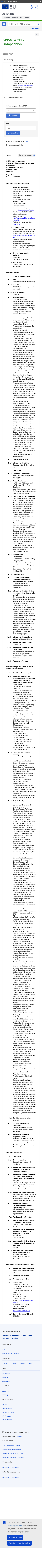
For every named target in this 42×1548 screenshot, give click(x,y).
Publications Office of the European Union (17, 1335)
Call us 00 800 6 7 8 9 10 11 (11, 1446)
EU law (4, 1405)
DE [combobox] (9, 110)
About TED (5, 1391)
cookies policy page (15, 1525)
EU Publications (7, 1420)
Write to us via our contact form (12, 1453)
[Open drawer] (5, 36)
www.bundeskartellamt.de (21, 1311)
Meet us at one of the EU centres (13, 1457)
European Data (7, 1408)
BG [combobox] (9, 128)
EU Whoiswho (6, 1416)
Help (3, 1350)
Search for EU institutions (10, 1467)
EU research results (8, 1412)
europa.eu (19, 1437)
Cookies (5, 1377)
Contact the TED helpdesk (10, 1353)
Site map (5, 1395)
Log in (31, 8)
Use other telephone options (11, 1449)
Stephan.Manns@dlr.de (25, 85)
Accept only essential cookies (19, 1543)
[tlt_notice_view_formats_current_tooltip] (34, 155)
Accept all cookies (15, 1537)
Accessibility (6, 1381)
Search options (35, 28)
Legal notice (6, 1373)
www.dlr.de (16, 224)
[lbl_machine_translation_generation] (27, 141)
